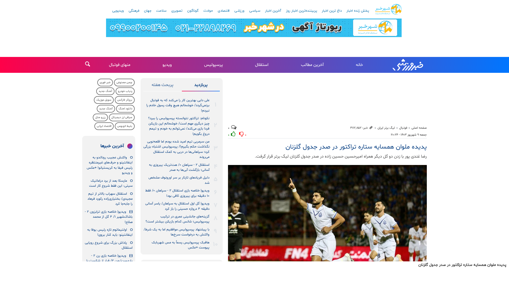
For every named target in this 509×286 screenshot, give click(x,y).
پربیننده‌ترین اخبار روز (301, 10)
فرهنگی (134, 10)
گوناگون (193, 10)
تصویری (176, 10)
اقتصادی (224, 10)
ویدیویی (118, 10)
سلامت (161, 10)
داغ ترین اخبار (332, 10)
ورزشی (239, 10)
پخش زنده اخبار (357, 10)
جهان (147, 10)
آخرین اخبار (273, 10)
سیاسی (254, 10)
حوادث (208, 10)
